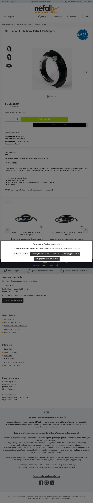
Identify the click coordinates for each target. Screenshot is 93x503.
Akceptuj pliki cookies (71, 254)
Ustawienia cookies (21, 254)
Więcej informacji (74, 249)
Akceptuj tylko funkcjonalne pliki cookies (46, 254)
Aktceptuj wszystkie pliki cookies (46, 259)
